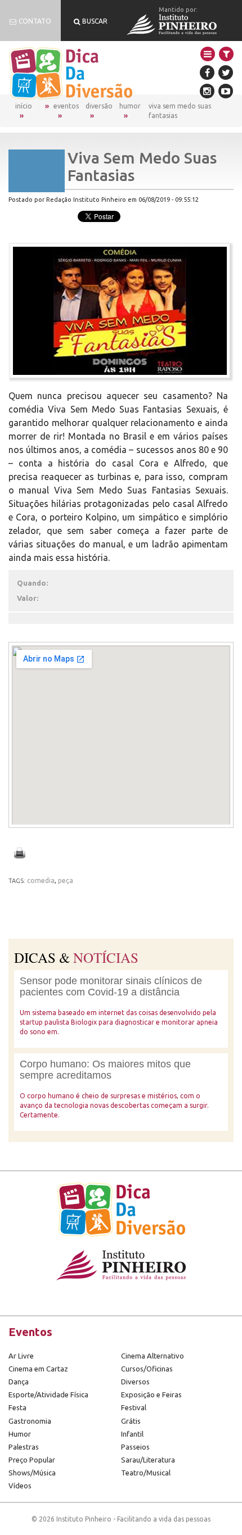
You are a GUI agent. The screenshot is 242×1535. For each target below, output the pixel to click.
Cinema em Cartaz (38, 1369)
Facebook (207, 72)
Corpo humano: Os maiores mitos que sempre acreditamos (105, 1069)
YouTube (225, 91)
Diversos (135, 1381)
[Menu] (207, 54)
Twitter (225, 72)
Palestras (23, 1447)
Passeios (135, 1447)
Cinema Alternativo (152, 1356)
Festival (133, 1407)
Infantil (132, 1434)
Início (23, 106)
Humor (130, 106)
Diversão (99, 106)
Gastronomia (29, 1421)
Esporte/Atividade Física (48, 1394)
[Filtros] (226, 54)
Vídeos (20, 1485)
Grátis (131, 1421)
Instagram (207, 91)
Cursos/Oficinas (147, 1369)
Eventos (66, 106)
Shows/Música (32, 1473)
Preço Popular (31, 1460)
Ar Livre (21, 1356)
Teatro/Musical (146, 1473)
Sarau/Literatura (148, 1460)
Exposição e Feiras (151, 1394)
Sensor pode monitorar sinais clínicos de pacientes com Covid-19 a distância (111, 986)
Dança (18, 1381)
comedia (41, 880)
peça (65, 880)
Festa (17, 1407)
